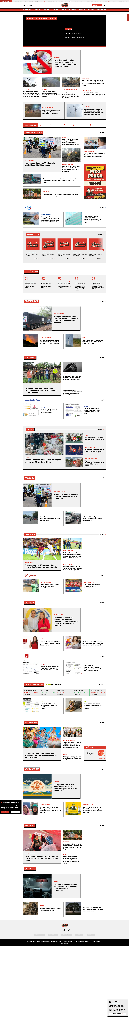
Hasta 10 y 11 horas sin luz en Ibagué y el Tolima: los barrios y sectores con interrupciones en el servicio (70, 142)
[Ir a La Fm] (28, 208)
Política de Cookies (117, 1010)
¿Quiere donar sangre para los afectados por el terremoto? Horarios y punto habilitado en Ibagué (41, 858)
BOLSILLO (63, 10)
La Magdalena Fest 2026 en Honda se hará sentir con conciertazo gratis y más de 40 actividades (65, 788)
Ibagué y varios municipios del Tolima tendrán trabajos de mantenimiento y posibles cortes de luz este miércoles (31, 94)
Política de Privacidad (56, 941)
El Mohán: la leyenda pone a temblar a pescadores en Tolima (50, 909)
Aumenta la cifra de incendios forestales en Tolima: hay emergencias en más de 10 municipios (71, 168)
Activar (5, 812)
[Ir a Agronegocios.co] (53, 685)
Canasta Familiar (5, 1)
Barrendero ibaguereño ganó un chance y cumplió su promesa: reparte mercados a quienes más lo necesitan (50, 809)
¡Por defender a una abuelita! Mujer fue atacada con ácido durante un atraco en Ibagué (72, 377)
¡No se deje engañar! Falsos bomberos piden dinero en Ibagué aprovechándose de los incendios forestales (65, 63)
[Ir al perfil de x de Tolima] (64, 930)
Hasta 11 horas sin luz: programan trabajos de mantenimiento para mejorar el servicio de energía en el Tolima (71, 860)
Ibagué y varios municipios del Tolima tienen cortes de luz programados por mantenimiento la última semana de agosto (94, 112)
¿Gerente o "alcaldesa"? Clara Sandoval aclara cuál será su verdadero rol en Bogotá (64, 285)
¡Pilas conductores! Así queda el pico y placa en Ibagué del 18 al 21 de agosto (66, 496)
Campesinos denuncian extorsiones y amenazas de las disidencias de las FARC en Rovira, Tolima (72, 392)
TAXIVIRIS (46, 10)
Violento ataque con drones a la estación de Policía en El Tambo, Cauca (47, 285)
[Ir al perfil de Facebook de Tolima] (59, 930)
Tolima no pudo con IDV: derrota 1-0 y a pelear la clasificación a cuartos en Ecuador (41, 566)
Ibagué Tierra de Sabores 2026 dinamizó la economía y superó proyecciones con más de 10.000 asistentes (92, 809)
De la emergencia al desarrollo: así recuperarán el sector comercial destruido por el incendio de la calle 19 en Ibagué (60, 180)
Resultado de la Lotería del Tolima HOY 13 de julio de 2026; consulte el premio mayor (50, 643)
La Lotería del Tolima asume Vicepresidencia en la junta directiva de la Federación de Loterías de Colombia (93, 94)
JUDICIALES (37, 10)
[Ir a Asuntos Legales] (33, 400)
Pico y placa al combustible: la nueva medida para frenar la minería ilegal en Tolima (50, 518)
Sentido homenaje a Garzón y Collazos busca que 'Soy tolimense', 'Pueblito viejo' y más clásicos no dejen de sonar (72, 746)
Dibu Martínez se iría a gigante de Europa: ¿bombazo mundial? (50, 586)
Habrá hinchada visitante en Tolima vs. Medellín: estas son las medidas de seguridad (72, 568)
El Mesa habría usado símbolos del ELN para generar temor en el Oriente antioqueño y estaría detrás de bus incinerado (80, 287)
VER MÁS (35, 258)
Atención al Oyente (68, 941)
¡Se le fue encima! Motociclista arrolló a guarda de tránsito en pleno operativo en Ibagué (51, 111)
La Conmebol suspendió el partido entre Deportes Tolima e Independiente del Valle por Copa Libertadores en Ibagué (72, 555)
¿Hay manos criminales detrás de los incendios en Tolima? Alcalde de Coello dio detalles (51, 94)
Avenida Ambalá (57, 125)
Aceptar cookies (116, 1013)
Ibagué (68, 125)
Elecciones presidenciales (99, 125)
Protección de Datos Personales (82, 941)
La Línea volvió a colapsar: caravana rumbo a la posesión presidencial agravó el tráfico (93, 518)
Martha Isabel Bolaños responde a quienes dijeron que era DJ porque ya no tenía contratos (94, 451)
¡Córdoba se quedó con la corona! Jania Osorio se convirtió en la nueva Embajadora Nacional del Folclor (41, 755)
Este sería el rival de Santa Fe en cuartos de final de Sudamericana (93, 586)
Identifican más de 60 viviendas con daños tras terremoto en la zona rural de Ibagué (60, 195)
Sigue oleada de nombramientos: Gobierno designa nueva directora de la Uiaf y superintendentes (92, 668)
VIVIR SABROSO (101, 10)
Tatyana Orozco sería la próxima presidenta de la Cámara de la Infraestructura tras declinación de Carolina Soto (92, 219)
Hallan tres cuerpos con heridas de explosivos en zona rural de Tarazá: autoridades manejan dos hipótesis (98, 286)
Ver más (102, 132)
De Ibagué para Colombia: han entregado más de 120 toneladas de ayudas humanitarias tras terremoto (66, 320)
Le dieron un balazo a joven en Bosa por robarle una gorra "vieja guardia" (94, 439)
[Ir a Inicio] (64, 5)
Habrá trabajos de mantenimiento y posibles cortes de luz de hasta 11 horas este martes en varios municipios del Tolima (94, 82)
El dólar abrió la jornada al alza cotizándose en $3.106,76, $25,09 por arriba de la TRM (50, 668)
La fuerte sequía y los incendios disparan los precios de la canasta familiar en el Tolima (71, 95)
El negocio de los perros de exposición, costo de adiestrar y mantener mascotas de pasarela (93, 706)
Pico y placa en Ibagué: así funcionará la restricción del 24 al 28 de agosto (40, 164)
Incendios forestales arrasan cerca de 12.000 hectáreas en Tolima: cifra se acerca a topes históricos (50, 341)
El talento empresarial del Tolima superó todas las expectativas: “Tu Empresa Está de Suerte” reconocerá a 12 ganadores (66, 621)
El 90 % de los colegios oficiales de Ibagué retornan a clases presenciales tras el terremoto (94, 155)
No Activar (15, 812)
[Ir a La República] (27, 656)
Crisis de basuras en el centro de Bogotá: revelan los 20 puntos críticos (43, 461)
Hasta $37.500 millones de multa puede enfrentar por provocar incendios (49, 410)
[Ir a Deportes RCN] (30, 575)
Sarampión (45, 125)
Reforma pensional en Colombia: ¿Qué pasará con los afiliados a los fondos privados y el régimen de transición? (50, 219)
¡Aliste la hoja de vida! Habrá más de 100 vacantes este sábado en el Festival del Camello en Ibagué (93, 643)
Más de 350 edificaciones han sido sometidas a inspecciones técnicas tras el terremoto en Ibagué (72, 846)
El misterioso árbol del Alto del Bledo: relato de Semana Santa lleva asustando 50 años (93, 909)
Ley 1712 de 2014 (64, 943)
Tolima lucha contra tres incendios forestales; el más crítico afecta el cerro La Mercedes (93, 341)
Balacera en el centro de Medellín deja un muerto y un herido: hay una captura (31, 285)
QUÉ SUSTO (91, 10)
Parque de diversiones (81, 125)
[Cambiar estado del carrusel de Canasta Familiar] (11, 1)
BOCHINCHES (72, 10)
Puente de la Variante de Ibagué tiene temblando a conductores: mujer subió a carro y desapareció (66, 887)
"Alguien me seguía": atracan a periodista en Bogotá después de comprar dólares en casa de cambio (94, 463)
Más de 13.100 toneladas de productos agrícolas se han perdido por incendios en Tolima (49, 706)
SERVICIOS (82, 10)
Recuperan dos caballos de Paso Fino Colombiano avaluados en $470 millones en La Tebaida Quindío (41, 390)
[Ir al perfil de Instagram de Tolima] (69, 930)
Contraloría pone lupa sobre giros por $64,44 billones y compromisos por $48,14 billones (92, 411)
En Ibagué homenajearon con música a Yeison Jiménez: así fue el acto (72, 758)
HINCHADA (55, 10)
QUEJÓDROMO (27, 10)
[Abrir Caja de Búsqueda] (104, 5)
